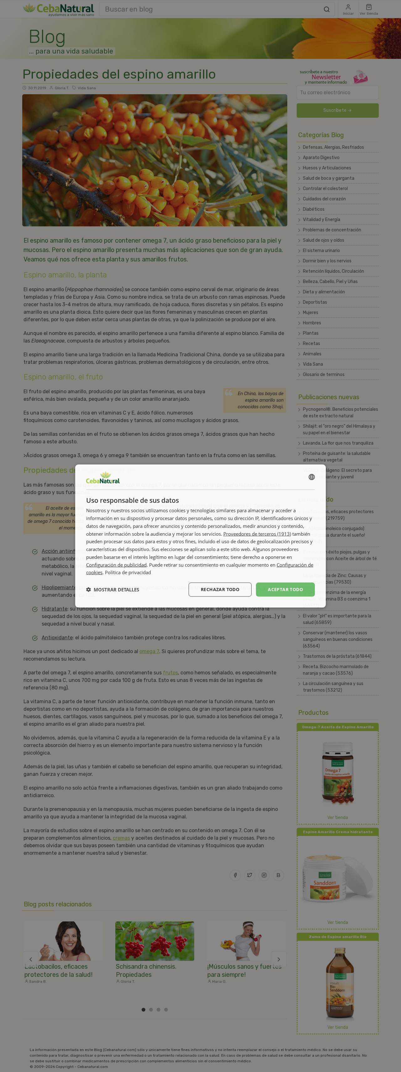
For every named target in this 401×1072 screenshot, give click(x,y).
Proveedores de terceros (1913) (257, 533)
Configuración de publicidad (116, 564)
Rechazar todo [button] (220, 589)
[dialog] (200, 536)
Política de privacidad (128, 572)
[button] (112, 589)
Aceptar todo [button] (285, 589)
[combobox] (312, 477)
